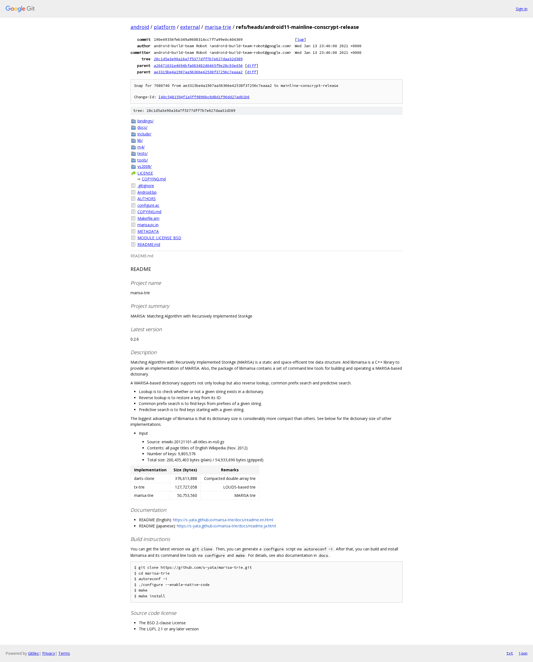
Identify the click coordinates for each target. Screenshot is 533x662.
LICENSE (145, 173)
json (523, 653)
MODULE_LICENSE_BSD (159, 237)
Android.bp (147, 192)
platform (164, 27)
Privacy (48, 653)
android (139, 27)
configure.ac (148, 205)
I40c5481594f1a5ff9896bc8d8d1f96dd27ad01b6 (204, 97)
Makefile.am (148, 218)
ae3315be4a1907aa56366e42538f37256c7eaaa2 (198, 71)
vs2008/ (144, 166)
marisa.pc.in (148, 224)
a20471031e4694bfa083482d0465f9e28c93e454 (198, 65)
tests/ (142, 153)
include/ (144, 134)
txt (509, 653)
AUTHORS (146, 198)
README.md (148, 244)
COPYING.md (154, 179)
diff (251, 65)
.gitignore (145, 185)
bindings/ (145, 121)
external (190, 27)
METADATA (148, 231)
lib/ (140, 140)
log (300, 39)
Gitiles (33, 653)
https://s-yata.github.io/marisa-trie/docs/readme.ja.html (226, 525)
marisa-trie (218, 27)
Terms (64, 653)
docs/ (142, 127)
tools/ (142, 160)
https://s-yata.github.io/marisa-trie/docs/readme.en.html (223, 519)
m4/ (141, 147)
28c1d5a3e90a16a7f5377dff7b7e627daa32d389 (198, 58)
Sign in (521, 8)
